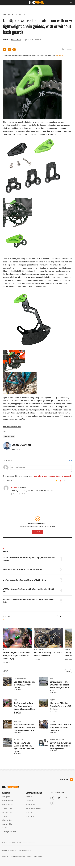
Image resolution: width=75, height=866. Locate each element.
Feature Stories (7, 804)
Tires (51, 678)
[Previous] (57, 616)
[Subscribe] (52, 802)
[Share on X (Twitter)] (9, 49)
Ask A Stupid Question (33, 808)
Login (69, 460)
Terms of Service (38, 856)
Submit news (30, 804)
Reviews (67, 649)
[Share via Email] (14, 49)
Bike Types (6, 797)
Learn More (59, 55)
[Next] (60, 616)
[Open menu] (4, 2)
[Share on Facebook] (4, 49)
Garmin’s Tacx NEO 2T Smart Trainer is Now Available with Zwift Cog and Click (60, 746)
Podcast (29, 812)
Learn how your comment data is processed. (52, 476)
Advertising (30, 816)
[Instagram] (66, 798)
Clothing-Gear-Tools (9, 832)
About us (29, 797)
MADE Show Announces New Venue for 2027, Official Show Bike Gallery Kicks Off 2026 (24, 727)
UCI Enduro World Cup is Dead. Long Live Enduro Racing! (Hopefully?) (61, 727)
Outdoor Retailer (39, 649)
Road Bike (5, 828)
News (4, 649)
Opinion (52, 721)
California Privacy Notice (18, 856)
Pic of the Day (7, 812)
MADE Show (17, 721)
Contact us (29, 800)
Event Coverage (7, 800)
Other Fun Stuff (7, 808)
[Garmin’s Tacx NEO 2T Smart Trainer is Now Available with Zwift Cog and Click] (43, 742)
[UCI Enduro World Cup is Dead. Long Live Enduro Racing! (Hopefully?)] (43, 724)
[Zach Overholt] (7, 446)
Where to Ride (7, 820)
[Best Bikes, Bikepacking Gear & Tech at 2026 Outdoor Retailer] (48, 638)
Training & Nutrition (57, 739)
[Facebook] (52, 798)
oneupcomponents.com (12, 427)
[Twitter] (59, 798)
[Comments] (63, 49)
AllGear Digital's (17, 843)
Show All (68, 671)
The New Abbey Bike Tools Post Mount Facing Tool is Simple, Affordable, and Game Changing (16, 655)
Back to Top (64, 779)
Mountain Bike (9, 436)
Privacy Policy (5, 856)
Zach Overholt (16, 40)
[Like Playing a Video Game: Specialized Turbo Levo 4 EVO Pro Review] (43, 703)
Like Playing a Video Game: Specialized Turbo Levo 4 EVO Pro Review (24, 580)
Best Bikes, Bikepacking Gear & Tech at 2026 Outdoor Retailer (22, 569)
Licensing (29, 856)
